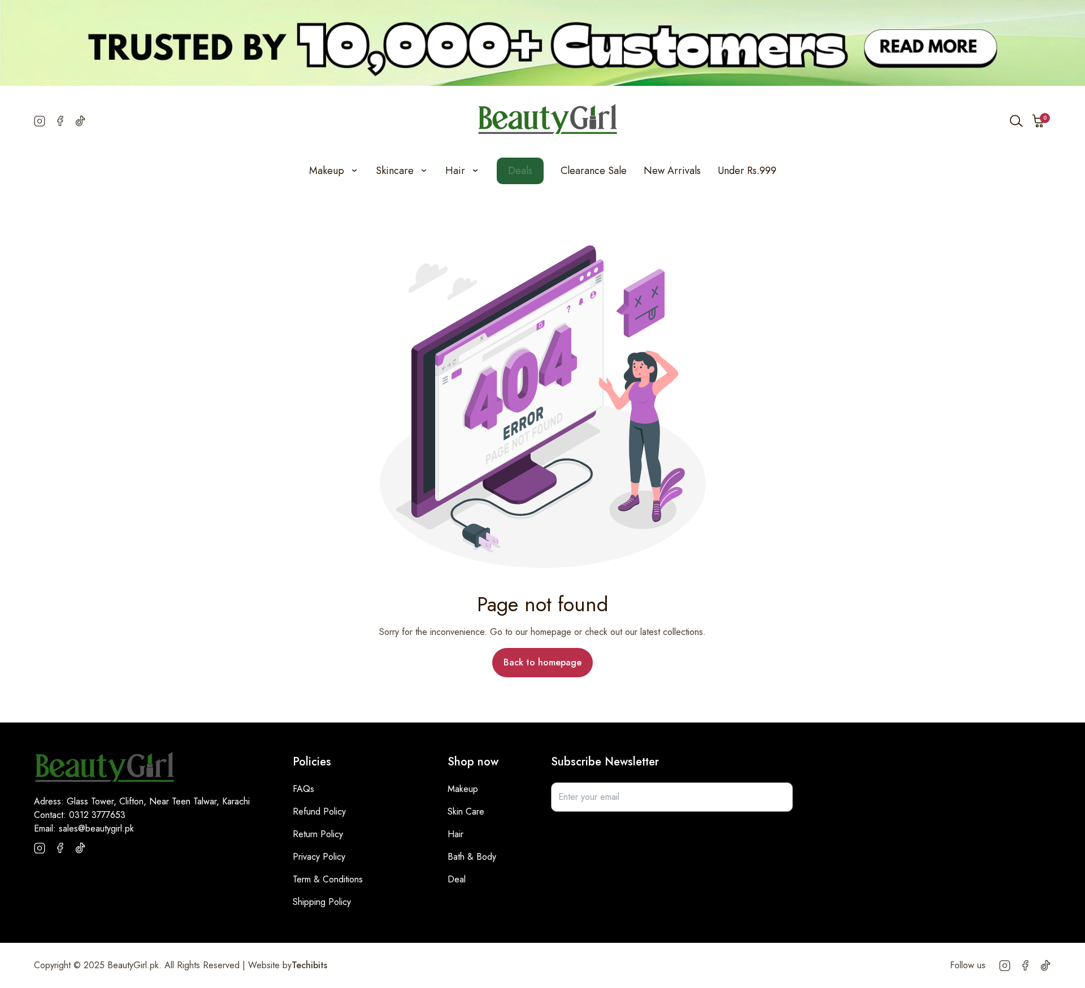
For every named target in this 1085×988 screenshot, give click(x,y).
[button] (1038, 121)
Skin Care (466, 811)
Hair (455, 834)
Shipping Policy (322, 901)
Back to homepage (542, 662)
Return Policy (318, 834)
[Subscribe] (778, 797)
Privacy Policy (319, 856)
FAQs (303, 788)
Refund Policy (319, 811)
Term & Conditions (328, 879)
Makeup (463, 788)
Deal (457, 879)
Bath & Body (472, 856)
